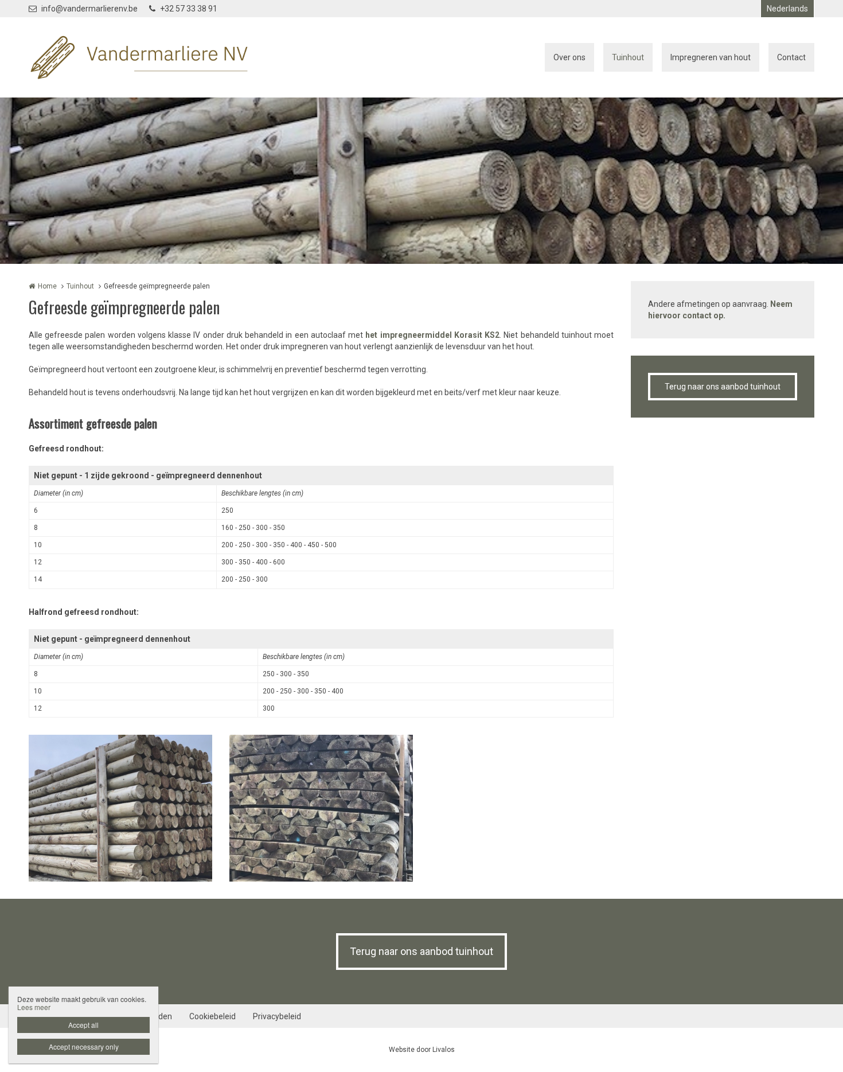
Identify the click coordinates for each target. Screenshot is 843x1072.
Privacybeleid (277, 1016)
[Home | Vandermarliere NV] (156, 57)
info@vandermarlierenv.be (89, 8)
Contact (791, 57)
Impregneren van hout (710, 57)
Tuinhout (628, 57)
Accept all (83, 1025)
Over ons (569, 57)
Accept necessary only (84, 1046)
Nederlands (787, 8)
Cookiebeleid (212, 1016)
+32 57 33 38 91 (188, 8)
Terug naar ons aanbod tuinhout (722, 386)
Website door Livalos (422, 1050)
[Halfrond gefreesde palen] (321, 808)
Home (47, 286)
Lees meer (33, 1007)
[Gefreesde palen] (120, 808)
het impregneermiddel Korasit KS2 (432, 335)
